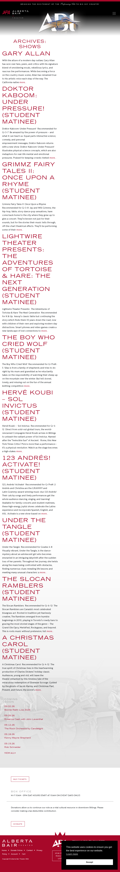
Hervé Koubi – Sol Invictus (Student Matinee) (27, 406)
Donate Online (17, 850)
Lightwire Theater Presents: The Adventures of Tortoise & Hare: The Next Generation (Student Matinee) (27, 270)
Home (4, 850)
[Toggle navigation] (114, 13)
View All (9, 752)
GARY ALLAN (26, 54)
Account (14, 854)
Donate (17, 824)
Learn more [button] (72, 854)
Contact (29, 850)
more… (22, 82)
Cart (23, 854)
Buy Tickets (20, 779)
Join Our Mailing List (60, 856)
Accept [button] (89, 862)
